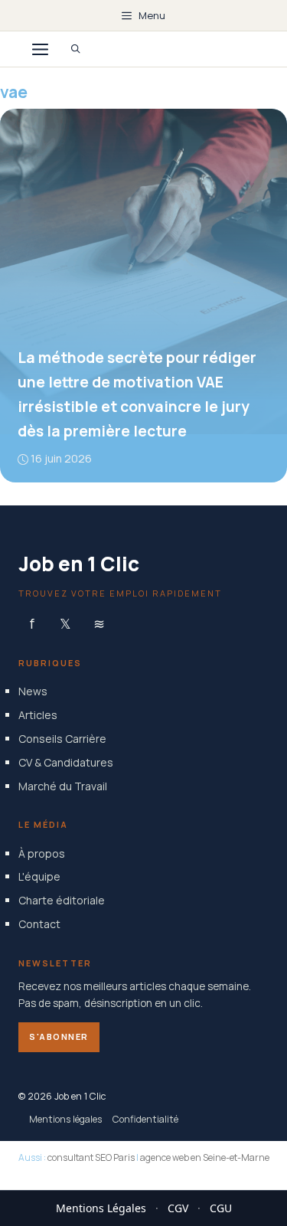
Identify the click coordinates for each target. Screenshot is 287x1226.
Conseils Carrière (62, 738)
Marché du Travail (62, 785)
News (32, 691)
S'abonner (59, 1036)
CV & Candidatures (65, 761)
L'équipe (39, 876)
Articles (37, 715)
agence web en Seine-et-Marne (204, 1157)
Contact (39, 923)
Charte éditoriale (61, 900)
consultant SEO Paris (91, 1157)
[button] (76, 49)
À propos (41, 852)
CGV (178, 1208)
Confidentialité (145, 1118)
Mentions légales (65, 1118)
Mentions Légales (101, 1208)
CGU (221, 1208)
